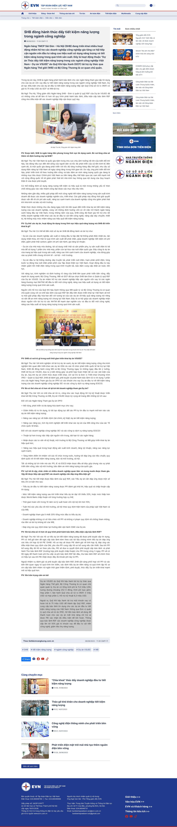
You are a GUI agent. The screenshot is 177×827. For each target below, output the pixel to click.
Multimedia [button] (126, 13)
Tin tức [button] (82, 13)
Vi (151, 5)
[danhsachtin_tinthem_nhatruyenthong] (134, 159)
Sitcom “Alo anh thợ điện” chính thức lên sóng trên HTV (145, 53)
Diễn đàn (48, 18)
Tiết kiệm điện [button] (111, 13)
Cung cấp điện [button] (141, 13)
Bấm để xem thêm (30, 766)
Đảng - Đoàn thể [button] (48, 13)
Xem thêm (116, 113)
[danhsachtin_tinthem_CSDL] (134, 174)
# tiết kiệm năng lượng (41, 649)
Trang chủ (25, 18)
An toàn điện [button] (95, 13)
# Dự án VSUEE (83, 649)
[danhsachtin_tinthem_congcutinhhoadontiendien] (134, 144)
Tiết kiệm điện (37, 18)
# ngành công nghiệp (64, 649)
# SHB (25, 649)
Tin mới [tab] (116, 29)
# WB (96, 649)
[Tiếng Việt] (46, 5)
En (154, 5)
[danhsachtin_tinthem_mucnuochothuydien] (134, 128)
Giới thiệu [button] (32, 13)
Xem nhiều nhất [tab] (132, 29)
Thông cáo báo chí (67, 13)
